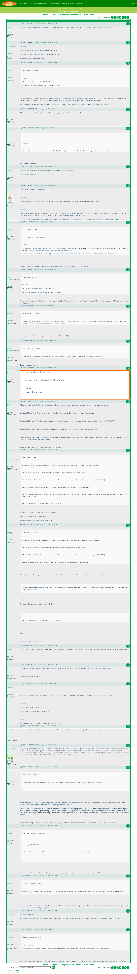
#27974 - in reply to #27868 (43, 664)
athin (9, 189)
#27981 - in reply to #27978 (43, 875)
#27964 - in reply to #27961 (42, 185)
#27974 (54, 664)
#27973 (54, 645)
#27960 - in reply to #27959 (43, 62)
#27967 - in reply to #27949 (42, 305)
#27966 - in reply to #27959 (42, 269)
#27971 (54, 450)
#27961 (53, 109)
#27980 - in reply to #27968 (43, 825)
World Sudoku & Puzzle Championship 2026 (68, 9)
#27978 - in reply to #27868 (42, 745)
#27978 (53, 745)
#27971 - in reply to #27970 (43, 450)
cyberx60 (10, 730)
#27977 (53, 726)
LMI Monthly (53, 4)
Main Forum (23, 4)
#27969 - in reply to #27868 (42, 367)
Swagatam (10, 914)
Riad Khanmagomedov (13, 278)
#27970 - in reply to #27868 (42, 401)
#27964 (53, 185)
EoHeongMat (11, 46)
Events (70, 4)
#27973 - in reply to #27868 (43, 645)
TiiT (8, 405)
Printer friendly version (16, 973)
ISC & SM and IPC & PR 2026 (68, 11)
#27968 (53, 340)
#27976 (53, 683)
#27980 (54, 825)
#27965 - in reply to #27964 (42, 222)
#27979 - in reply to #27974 (43, 767)
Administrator (12, 373)
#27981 (54, 875)
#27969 (53, 367)
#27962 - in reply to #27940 (42, 128)
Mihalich (10, 687)
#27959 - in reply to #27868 (43, 42)
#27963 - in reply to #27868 (42, 166)
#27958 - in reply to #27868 (43, 23)
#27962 (53, 128)
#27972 (54, 524)
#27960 (54, 62)
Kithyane (10, 313)
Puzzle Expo (41, 4)
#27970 (53, 401)
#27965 (53, 222)
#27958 (54, 23)
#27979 (54, 767)
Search (63, 4)
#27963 (53, 166)
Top (128, 24)
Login (133, 4)
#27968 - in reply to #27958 (42, 340)
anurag (9, 27)
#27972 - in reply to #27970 (43, 524)
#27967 (53, 305)
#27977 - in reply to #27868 (42, 726)
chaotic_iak (11, 749)
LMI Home (33, 4)
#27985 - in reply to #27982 (42, 929)
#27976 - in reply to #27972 (42, 683)
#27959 (54, 42)
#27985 (53, 929)
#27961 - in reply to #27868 (42, 109)
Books (78, 4)
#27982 (54, 910)
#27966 (53, 269)
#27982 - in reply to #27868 (43, 910)
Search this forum (14, 970)
